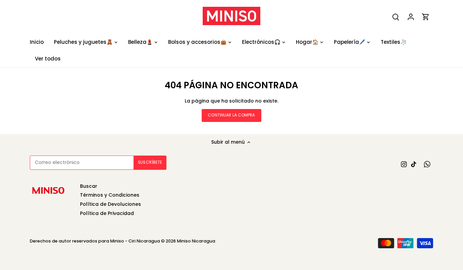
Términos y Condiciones (109, 195)
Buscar (88, 186)
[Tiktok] (414, 164)
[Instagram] (404, 164)
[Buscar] (395, 16)
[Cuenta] (410, 16)
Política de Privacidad (107, 213)
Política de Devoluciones (110, 204)
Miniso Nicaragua (196, 241)
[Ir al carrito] (426, 16)
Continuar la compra (231, 115)
